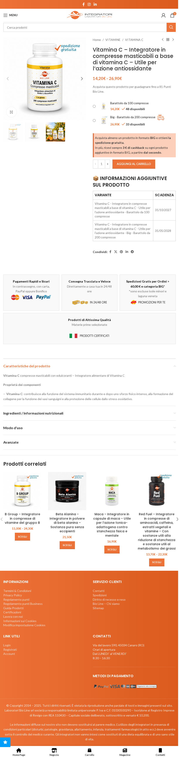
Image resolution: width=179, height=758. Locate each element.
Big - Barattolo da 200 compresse (132, 117)
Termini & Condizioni (17, 591)
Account (9, 654)
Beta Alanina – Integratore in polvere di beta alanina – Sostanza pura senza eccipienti (67, 522)
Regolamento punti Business (23, 603)
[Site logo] (89, 15)
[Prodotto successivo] (173, 39)
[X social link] (116, 252)
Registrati (10, 649)
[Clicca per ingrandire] (11, 112)
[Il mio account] (163, 15)
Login (7, 645)
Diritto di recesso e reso (109, 599)
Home (97, 40)
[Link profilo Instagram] (89, 4)
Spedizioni (100, 595)
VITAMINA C (134, 40)
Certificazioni (12, 612)
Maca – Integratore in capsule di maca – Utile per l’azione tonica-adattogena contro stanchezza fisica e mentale (112, 525)
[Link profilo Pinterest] (121, 252)
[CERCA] (171, 27)
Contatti (99, 591)
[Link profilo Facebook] (83, 4)
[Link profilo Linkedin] (95, 4)
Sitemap (98, 608)
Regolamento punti (16, 599)
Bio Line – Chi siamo (106, 603)
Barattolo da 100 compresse (129, 103)
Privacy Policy (12, 595)
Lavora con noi (13, 616)
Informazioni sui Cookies (19, 621)
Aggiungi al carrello (134, 164)
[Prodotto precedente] (162, 39)
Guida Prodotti (13, 608)
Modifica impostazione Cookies (24, 625)
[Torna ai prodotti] (167, 39)
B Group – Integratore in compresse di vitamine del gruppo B (22, 518)
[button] (7, 78)
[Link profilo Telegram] (132, 252)
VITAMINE (112, 40)
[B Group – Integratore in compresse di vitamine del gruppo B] (22, 491)
